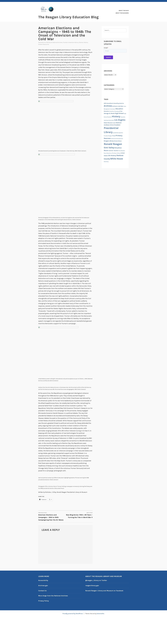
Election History (83, 42)
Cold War (120, 106)
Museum (110, 123)
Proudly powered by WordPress (73, 613)
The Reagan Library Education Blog (68, 17)
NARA (114, 122)
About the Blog (124, 10)
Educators (106, 111)
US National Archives (57, 42)
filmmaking (116, 111)
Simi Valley (109, 147)
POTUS (112, 125)
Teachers (116, 150)
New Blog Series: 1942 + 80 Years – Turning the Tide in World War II (79, 515)
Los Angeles (119, 120)
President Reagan (108, 135)
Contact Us (42, 591)
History (116, 116)
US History (112, 155)
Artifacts (114, 106)
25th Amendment (108, 103)
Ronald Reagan (113, 144)
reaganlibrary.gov (92, 585)
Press (113, 135)
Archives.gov (43, 585)
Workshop (106, 161)
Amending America (118, 103)
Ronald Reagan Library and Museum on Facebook (104, 591)
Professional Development (117, 138)
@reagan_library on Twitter (96, 580)
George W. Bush (109, 113)
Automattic (100, 613)
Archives (108, 106)
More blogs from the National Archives (53, 596)
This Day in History (116, 153)
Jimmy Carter (111, 120)
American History (73, 42)
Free (121, 111)
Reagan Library (109, 141)
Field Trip (112, 111)
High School (119, 113)
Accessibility (43, 580)
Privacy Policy (43, 601)
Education (119, 109)
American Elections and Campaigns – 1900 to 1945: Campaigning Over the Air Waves (50, 516)
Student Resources (43, 44)
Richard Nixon (118, 141)
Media (105, 122)
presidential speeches (118, 132)
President (117, 125)
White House (116, 158)
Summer (111, 150)
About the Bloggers (122, 13)
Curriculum (112, 109)
